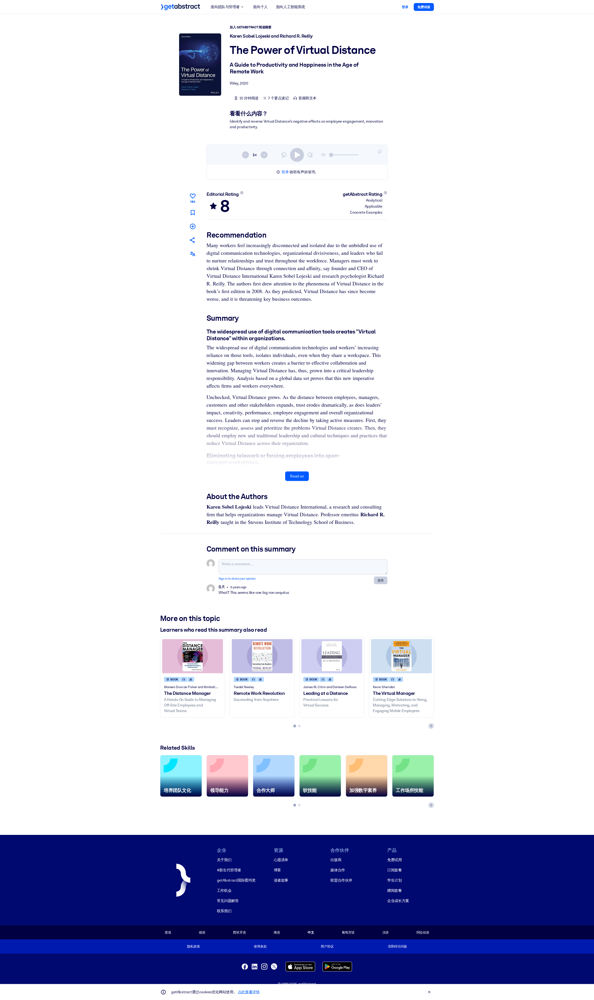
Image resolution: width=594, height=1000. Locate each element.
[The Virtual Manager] (401, 656)
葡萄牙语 (348, 932)
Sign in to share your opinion (237, 578)
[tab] (294, 726)
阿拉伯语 (422, 932)
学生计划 (394, 880)
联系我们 (224, 911)
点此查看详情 (249, 992)
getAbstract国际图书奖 (236, 880)
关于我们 (224, 860)
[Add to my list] (192, 226)
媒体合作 (337, 870)
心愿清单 (281, 860)
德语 (202, 932)
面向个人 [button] (260, 7)
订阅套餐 (394, 870)
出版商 (335, 860)
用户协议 (327, 946)
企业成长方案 (398, 901)
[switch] (297, 155)
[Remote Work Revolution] (262, 656)
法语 (385, 932)
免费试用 (394, 860)
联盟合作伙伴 (341, 880)
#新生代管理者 (229, 870)
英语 (168, 932)
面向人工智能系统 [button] (290, 7)
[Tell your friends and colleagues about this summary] (192, 240)
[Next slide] (431, 726)
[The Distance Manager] (192, 656)
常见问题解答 (228, 901)
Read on (297, 476)
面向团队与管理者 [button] (225, 7)
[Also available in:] (192, 254)
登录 (285, 172)
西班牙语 (239, 932)
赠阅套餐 (394, 890)
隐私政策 (193, 946)
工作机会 (224, 890)
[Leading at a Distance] (331, 656)
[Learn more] (241, 193)
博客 (277, 870)
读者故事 (281, 880)
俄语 (277, 932)
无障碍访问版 (397, 946)
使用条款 (260, 946)
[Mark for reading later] (192, 213)
